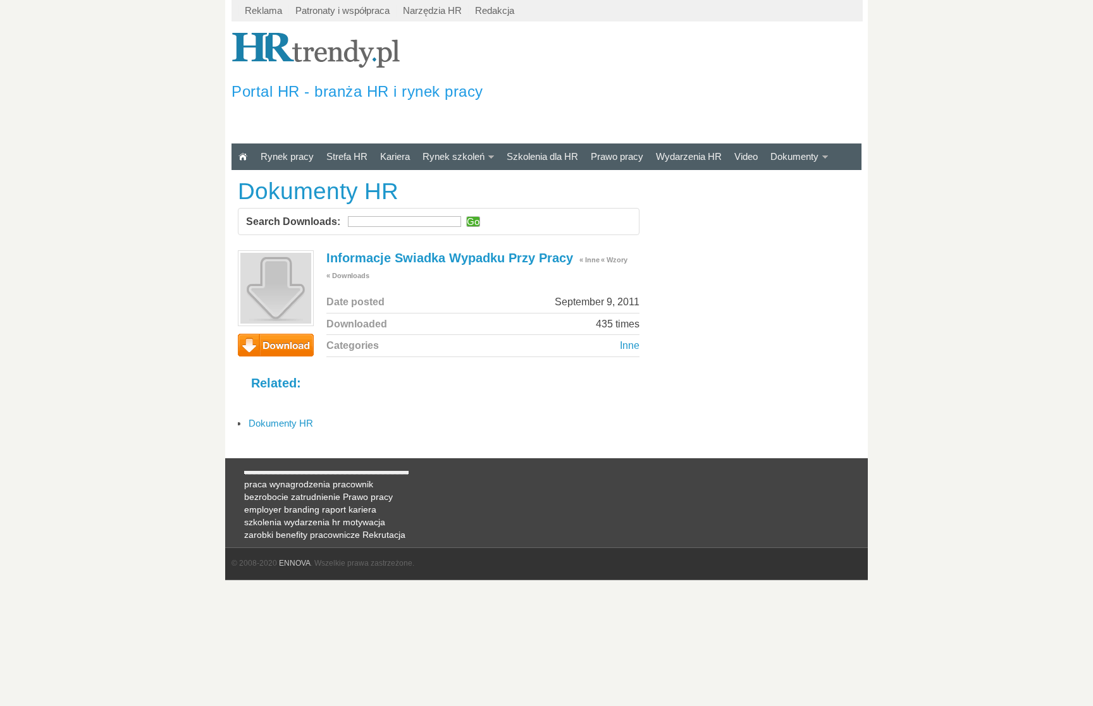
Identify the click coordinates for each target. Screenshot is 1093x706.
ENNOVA (295, 563)
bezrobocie (266, 497)
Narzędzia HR (432, 10)
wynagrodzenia (299, 484)
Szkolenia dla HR (542, 156)
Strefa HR (346, 156)
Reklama (263, 10)
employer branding (281, 509)
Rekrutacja (383, 535)
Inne (629, 345)
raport (334, 509)
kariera (362, 509)
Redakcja (494, 10)
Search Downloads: (293, 221)
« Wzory (614, 260)
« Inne (589, 260)
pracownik (353, 484)
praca (255, 484)
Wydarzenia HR (689, 156)
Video (746, 156)
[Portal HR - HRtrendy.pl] (243, 156)
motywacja (364, 522)
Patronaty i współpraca (342, 10)
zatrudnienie (315, 497)
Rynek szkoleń (454, 156)
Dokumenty (794, 156)
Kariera (395, 156)
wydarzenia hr (312, 522)
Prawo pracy (617, 156)
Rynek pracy (287, 156)
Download (276, 345)
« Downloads (347, 275)
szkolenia (262, 522)
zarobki (258, 535)
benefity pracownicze (318, 535)
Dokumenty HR (281, 423)
